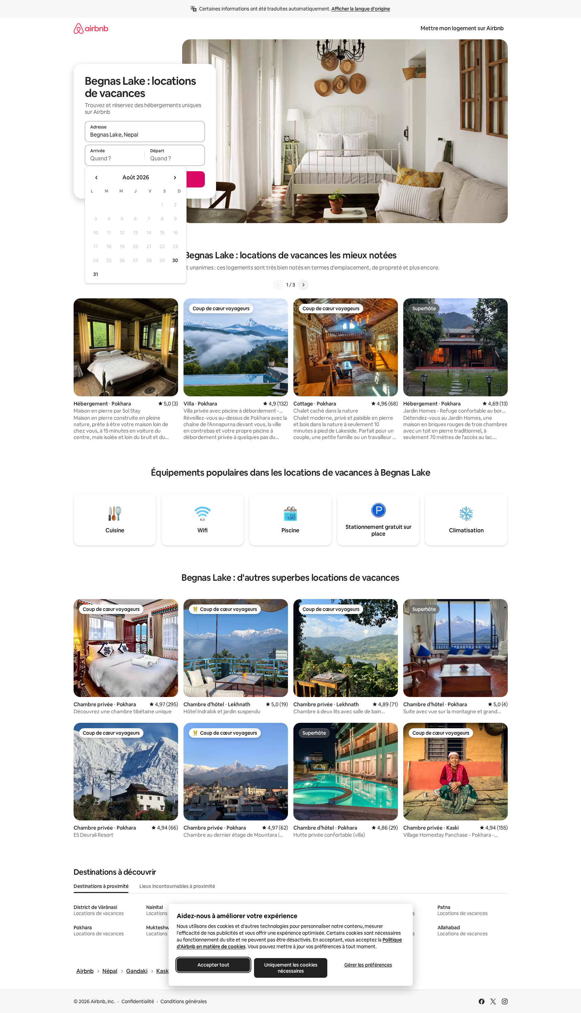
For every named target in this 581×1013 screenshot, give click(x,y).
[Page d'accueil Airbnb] (91, 28)
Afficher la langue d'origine (360, 9)
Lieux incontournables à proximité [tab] (177, 886)
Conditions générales (183, 1001)
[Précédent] (278, 284)
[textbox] (114, 158)
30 (175, 260)
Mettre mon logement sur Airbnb (462, 28)
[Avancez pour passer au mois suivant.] (175, 178)
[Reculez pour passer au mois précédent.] (97, 178)
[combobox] (144, 135)
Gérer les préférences (368, 965)
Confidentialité (137, 1001)
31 (95, 274)
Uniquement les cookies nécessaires (290, 968)
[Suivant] (303, 284)
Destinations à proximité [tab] (101, 886)
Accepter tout (213, 965)
